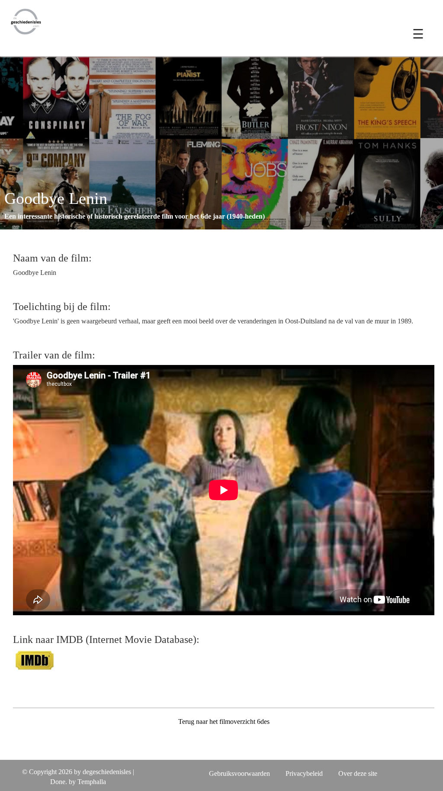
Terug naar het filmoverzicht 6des (224, 721)
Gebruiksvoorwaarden (239, 773)
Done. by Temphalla (78, 781)
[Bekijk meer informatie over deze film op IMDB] (34, 659)
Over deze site (357, 773)
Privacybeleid (304, 773)
